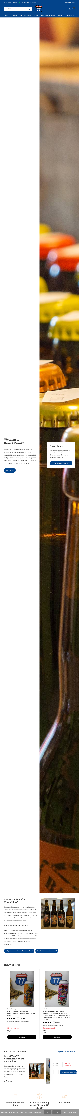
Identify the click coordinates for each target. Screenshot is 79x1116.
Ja (47, 1112)
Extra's (60, 15)
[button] (38, 1077)
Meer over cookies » (70, 1112)
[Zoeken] (28, 9)
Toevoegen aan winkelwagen (68, 1072)
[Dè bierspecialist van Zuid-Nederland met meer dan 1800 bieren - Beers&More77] (39, 9)
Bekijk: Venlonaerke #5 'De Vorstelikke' (19, 951)
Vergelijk (22, 1018)
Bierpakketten (71, 15)
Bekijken (22, 1037)
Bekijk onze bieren (61, 463)
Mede (36, 15)
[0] (72, 9)
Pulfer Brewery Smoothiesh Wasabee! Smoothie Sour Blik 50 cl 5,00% (21, 1013)
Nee (57, 1112)
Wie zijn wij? (10, 470)
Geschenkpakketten (48, 15)
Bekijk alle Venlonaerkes (64, 1052)
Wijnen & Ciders (25, 15)
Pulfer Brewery (11, 1009)
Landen (14, 15)
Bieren (6, 15)
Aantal (56, 1072)
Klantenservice (70, 2)
